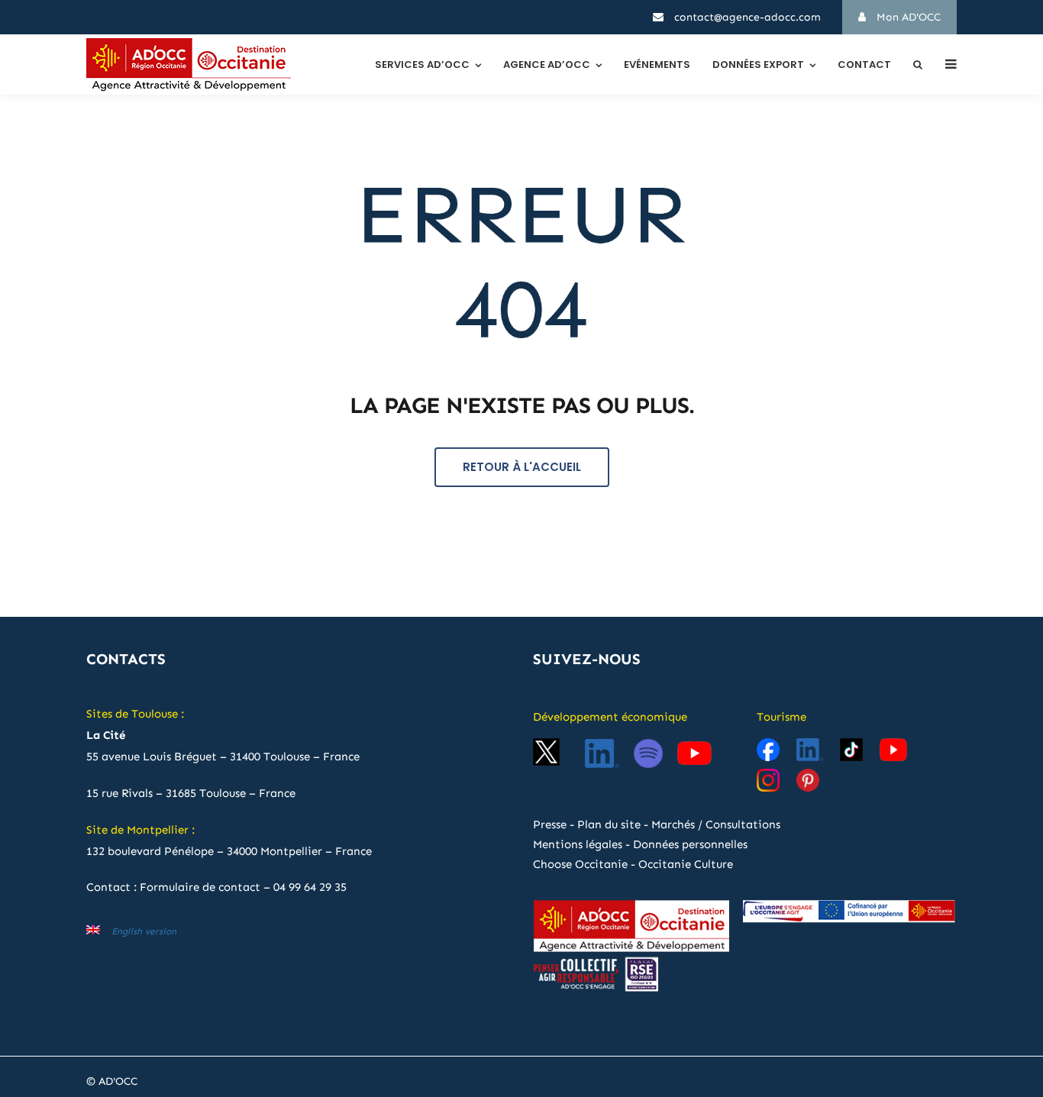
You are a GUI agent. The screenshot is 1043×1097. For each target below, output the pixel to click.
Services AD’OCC (422, 64)
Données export (758, 64)
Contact (864, 64)
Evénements (657, 64)
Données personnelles (690, 844)
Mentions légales (577, 844)
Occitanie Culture (685, 864)
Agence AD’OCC (546, 64)
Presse (550, 824)
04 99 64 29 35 (310, 887)
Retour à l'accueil (522, 467)
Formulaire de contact (200, 887)
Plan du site (609, 824)
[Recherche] (917, 64)
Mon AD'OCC (907, 17)
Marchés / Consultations (715, 824)
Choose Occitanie (580, 864)
